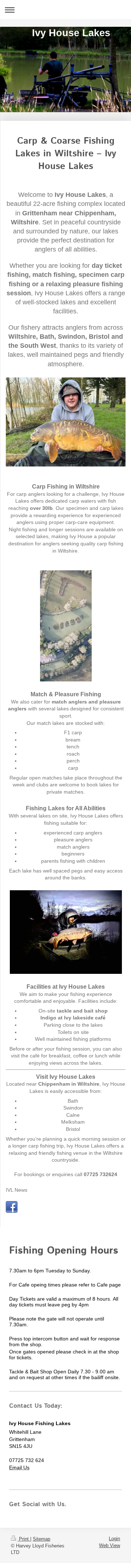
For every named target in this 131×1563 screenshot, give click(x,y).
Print (23, 1539)
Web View (109, 1545)
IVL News (16, 1190)
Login (114, 1538)
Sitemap (41, 1539)
